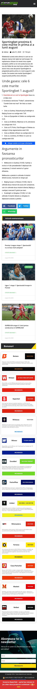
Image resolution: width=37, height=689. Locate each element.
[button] (34, 3)
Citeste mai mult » (10, 252)
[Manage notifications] (32, 684)
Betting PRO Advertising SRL (18, 679)
